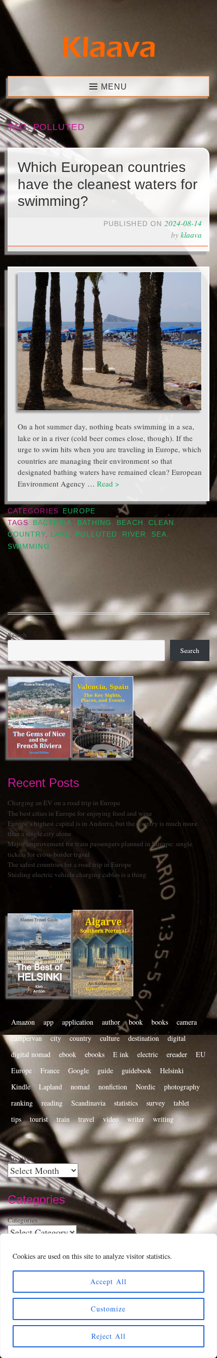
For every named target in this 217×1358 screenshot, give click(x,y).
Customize (108, 1308)
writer (135, 1119)
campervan (26, 1038)
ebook (67, 1054)
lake (60, 534)
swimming (29, 546)
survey (155, 1103)
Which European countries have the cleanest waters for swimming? (107, 184)
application (77, 1022)
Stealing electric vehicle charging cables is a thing (77, 874)
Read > (108, 483)
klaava (191, 235)
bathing (94, 523)
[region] (108, 1296)
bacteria (52, 523)
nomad (80, 1086)
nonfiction (112, 1086)
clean (161, 523)
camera (187, 1022)
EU (200, 1054)
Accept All (108, 1281)
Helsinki (172, 1070)
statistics (126, 1103)
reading (52, 1103)
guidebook (136, 1070)
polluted (96, 534)
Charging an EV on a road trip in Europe (64, 802)
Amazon (23, 1022)
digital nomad (30, 1054)
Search (17, 634)
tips (16, 1119)
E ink (121, 1054)
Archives (20, 1158)
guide (105, 1070)
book (136, 1022)
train (63, 1119)
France (50, 1070)
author (111, 1022)
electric (147, 1054)
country (26, 534)
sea (159, 534)
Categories (22, 1219)
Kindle (20, 1086)
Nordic (145, 1086)
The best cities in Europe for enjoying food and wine (80, 813)
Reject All (108, 1336)
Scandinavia (88, 1103)
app (48, 1022)
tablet (181, 1103)
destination (143, 1038)
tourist (39, 1119)
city (55, 1038)
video (111, 1119)
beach (130, 523)
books (159, 1022)
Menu (114, 86)
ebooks (94, 1054)
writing (163, 1119)
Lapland (50, 1086)
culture (110, 1038)
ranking (22, 1103)
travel (86, 1119)
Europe (79, 511)
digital (177, 1038)
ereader (177, 1054)
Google (78, 1070)
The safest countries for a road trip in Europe (69, 864)
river (134, 534)
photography (182, 1086)
